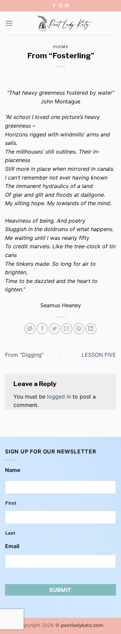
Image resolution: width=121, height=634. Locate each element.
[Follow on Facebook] (54, 5)
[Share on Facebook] (42, 328)
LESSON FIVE (99, 354)
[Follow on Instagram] (60, 5)
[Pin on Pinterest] (78, 328)
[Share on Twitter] (54, 328)
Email (12, 546)
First (10, 503)
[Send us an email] (67, 5)
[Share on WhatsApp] (30, 328)
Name (13, 470)
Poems (60, 46)
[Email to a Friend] (66, 328)
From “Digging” (24, 354)
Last (10, 533)
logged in (59, 396)
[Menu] (9, 23)
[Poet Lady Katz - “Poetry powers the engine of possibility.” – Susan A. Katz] (64, 23)
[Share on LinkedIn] (90, 328)
